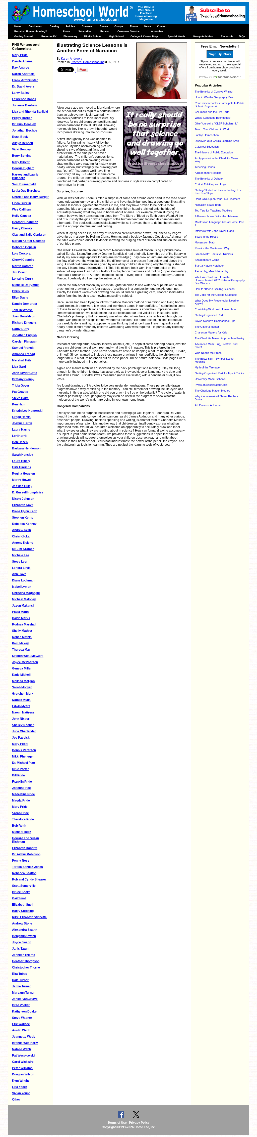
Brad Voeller (21, 1005)
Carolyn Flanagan (24, 341)
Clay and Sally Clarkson (29, 234)
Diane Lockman (23, 580)
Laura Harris (21, 429)
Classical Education (207, 146)
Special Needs (176, 36)
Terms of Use (117, 1122)
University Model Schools (210, 379)
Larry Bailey (21, 93)
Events (104, 26)
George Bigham (23, 168)
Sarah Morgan (22, 687)
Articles (70, 26)
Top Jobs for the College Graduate (216, 294)
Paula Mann (20, 612)
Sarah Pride (20, 813)
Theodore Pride (23, 819)
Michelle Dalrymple (25, 285)
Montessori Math (205, 242)
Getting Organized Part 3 (210, 315)
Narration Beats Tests (208, 204)
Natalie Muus (21, 700)
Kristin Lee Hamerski (27, 410)
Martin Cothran (22, 266)
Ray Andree (20, 67)
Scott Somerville (24, 886)
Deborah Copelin (24, 247)
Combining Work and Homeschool (215, 309)
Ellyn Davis (20, 297)
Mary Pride (20, 55)
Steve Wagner (22, 1018)
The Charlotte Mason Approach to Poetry (219, 338)
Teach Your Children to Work (212, 129)
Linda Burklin (21, 203)
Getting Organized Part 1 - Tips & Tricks (219, 373)
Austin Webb (21, 1030)
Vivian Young (21, 1093)
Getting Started (23, 36)
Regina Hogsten (23, 473)
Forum (134, 26)
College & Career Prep (144, 36)
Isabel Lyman (21, 586)
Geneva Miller (22, 668)
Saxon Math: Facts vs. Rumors (214, 254)
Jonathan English (24, 335)
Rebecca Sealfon (24, 873)
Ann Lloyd (19, 574)
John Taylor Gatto (24, 373)
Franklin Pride (22, 781)
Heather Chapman (25, 222)
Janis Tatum (20, 948)
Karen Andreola (23, 74)
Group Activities (203, 36)
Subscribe (84, 31)
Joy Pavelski (21, 737)
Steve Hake (20, 398)
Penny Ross (20, 860)
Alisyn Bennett (22, 143)
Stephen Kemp (22, 517)
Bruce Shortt (21, 892)
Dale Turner (20, 980)
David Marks (21, 618)
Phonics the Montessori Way (212, 248)
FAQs (242, 36)
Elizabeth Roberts (24, 848)
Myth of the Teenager (208, 367)
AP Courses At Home (208, 405)
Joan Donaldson (23, 316)
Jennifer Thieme (23, 955)
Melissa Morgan (23, 681)
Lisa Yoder (19, 1087)
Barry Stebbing (23, 911)
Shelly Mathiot (22, 631)
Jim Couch (19, 272)
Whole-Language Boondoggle (212, 117)
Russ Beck (20, 137)
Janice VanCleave (25, 999)
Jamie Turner (21, 986)
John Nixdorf (21, 719)
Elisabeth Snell (22, 904)
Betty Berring (21, 155)
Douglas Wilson (23, 1074)
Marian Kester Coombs (28, 241)
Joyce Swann (21, 942)
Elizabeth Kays (22, 505)
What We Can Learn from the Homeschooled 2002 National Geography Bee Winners (220, 280)
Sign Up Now (220, 54)
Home (17, 26)
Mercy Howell (21, 480)
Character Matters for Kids (211, 332)
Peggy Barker (22, 118)
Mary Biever (21, 162)
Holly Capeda (21, 216)
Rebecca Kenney (24, 524)
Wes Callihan (21, 209)
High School (116, 36)
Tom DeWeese (22, 310)
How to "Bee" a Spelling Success (215, 288)
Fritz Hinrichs (21, 467)
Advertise (157, 31)
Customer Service (128, 31)
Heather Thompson (25, 961)
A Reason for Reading (208, 172)
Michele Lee (20, 555)
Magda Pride (21, 800)
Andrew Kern (21, 530)
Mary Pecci (20, 744)
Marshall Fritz (21, 360)
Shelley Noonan (23, 725)
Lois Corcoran (22, 253)
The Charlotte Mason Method (212, 390)
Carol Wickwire (23, 1062)
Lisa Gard (19, 366)
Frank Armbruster (25, 80)
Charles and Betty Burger (30, 197)
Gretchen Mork (22, 693)
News (147, 26)
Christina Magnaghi (26, 593)
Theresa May (21, 649)
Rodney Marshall (24, 624)
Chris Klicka (21, 536)
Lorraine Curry (22, 278)
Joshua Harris (22, 423)
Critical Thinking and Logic (211, 184)
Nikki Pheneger (23, 756)
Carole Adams (22, 61)
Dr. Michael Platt (23, 763)
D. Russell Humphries (27, 492)
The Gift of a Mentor (207, 326)
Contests (87, 26)
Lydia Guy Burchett (26, 190)
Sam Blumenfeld (24, 184)
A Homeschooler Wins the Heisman (216, 216)
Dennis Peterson (24, 750)
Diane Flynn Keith (24, 511)
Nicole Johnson (23, 498)
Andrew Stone (22, 923)
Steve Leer (20, 561)
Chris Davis (20, 291)
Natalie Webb (21, 1049)
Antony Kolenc (22, 542)
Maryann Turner (23, 992)
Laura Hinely (21, 461)
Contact (161, 26)
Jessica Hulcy (22, 486)
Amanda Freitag (23, 354)
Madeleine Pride (23, 794)
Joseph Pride (21, 788)
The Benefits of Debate (209, 178)
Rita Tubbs (19, 974)
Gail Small (19, 898)
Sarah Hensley (22, 454)
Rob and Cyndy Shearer (29, 879)
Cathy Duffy (20, 329)
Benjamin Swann (24, 936)
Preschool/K (48, 36)
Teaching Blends (205, 167)
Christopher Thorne (26, 967)
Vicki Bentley (21, 149)
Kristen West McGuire (27, 656)
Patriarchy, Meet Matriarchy (211, 271)
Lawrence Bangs (24, 99)
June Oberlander (24, 731)
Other (16, 1099)
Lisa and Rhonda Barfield (30, 111)
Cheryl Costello (23, 260)
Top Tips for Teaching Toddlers (213, 210)
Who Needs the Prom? (208, 352)
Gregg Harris (21, 417)
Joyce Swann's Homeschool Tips (215, 320)
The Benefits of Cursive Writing (213, 91)
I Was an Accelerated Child (211, 384)
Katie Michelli (21, 675)
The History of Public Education (214, 152)
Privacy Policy (139, 1122)
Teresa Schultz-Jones (27, 867)
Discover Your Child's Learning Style (217, 140)
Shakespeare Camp (207, 259)
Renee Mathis (22, 637)
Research (227, 36)
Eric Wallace (21, 1024)
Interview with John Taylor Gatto (214, 230)
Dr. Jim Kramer (23, 549)
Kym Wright (20, 1080)
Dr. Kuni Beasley (24, 124)
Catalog (54, 26)
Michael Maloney (24, 599)
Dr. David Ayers (23, 86)
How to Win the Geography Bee (214, 97)
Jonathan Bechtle (24, 130)
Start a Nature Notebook (209, 265)
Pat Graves (20, 392)
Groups (118, 26)
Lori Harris (19, 436)
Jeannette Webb (23, 1036)
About (66, 31)
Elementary (70, 36)
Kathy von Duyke (24, 1011)
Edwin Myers (21, 706)
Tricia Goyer (20, 385)
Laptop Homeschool (207, 135)
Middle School (92, 36)
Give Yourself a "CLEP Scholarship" (216, 123)
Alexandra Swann (24, 930)
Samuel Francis (23, 348)
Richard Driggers (24, 322)
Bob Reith (19, 825)
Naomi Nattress (23, 712)
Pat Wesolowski (23, 1055)
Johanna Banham (24, 105)
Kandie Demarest (24, 304)
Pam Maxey (20, 643)
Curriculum (35, 26)
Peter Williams (22, 1068)
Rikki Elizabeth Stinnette (29, 917)
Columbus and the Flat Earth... (213, 111)
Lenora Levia (21, 568)
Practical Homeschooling (88, 62)
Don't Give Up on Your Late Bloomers (217, 198)
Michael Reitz (21, 832)
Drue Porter (20, 769)
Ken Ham (18, 404)
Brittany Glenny (23, 379)
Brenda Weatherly (25, 1043)
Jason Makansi (23, 605)
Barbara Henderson (26, 448)
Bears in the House (206, 236)
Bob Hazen (20, 442)
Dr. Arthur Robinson (26, 854)
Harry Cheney (22, 228)
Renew (104, 31)
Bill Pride (18, 775)
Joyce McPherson (25, 662)
